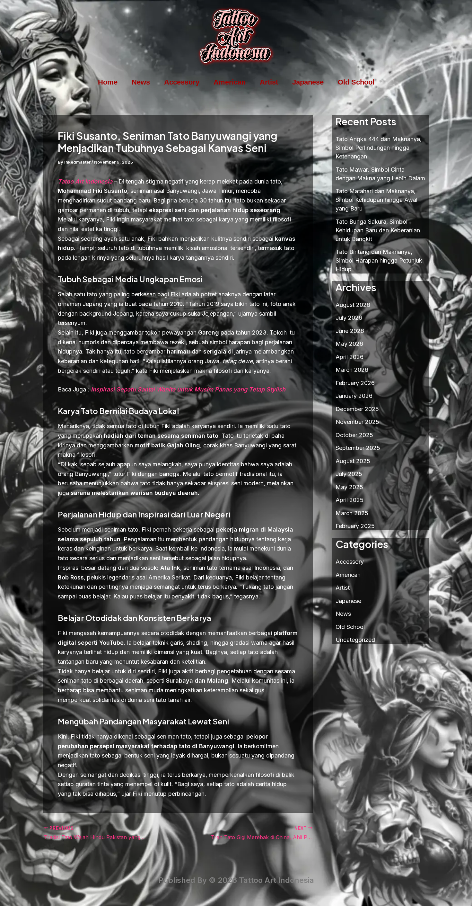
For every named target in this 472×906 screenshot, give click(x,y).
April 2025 (349, 500)
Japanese (308, 82)
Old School (356, 82)
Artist (269, 82)
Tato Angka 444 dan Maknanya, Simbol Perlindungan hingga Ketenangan (379, 148)
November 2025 (357, 421)
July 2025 (349, 474)
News (141, 82)
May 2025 (349, 487)
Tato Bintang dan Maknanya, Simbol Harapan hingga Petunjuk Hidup (379, 260)
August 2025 (353, 461)
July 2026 (349, 317)
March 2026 (352, 369)
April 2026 (349, 357)
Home (108, 82)
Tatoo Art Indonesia (85, 181)
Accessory (181, 82)
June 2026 (350, 330)
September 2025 (358, 447)
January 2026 (354, 395)
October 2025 (354, 435)
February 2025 (355, 526)
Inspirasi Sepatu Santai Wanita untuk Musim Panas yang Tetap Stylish (188, 389)
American (230, 82)
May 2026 (349, 343)
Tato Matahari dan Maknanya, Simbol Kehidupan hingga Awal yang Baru (376, 200)
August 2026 (353, 304)
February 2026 (355, 383)
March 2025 (352, 513)
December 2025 (357, 409)
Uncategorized (355, 639)
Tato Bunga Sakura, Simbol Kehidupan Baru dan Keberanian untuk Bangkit (378, 230)
